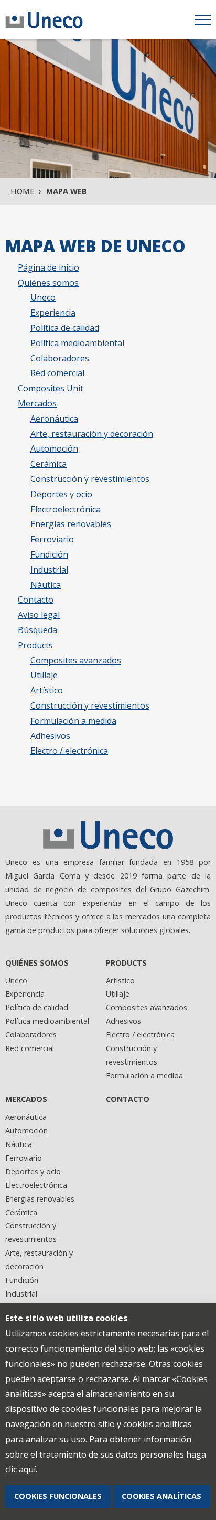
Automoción (54, 448)
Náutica (45, 585)
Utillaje (44, 675)
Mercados (37, 403)
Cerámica (48, 463)
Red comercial (57, 373)
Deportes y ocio (61, 494)
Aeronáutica (54, 418)
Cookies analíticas (161, 1496)
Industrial (49, 569)
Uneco (43, 297)
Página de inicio (48, 267)
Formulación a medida (73, 720)
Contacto (35, 599)
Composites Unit (50, 388)
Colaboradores (59, 358)
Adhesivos (50, 736)
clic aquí (20, 1469)
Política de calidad (64, 328)
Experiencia (52, 312)
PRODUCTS (126, 963)
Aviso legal (39, 614)
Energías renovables (70, 524)
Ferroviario (52, 539)
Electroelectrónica (65, 509)
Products (35, 645)
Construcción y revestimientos (89, 479)
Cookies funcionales (58, 1496)
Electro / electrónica (69, 750)
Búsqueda (37, 630)
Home (22, 191)
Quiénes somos (48, 282)
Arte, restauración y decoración (91, 434)
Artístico (46, 690)
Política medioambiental (77, 343)
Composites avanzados (75, 660)
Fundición (49, 554)
